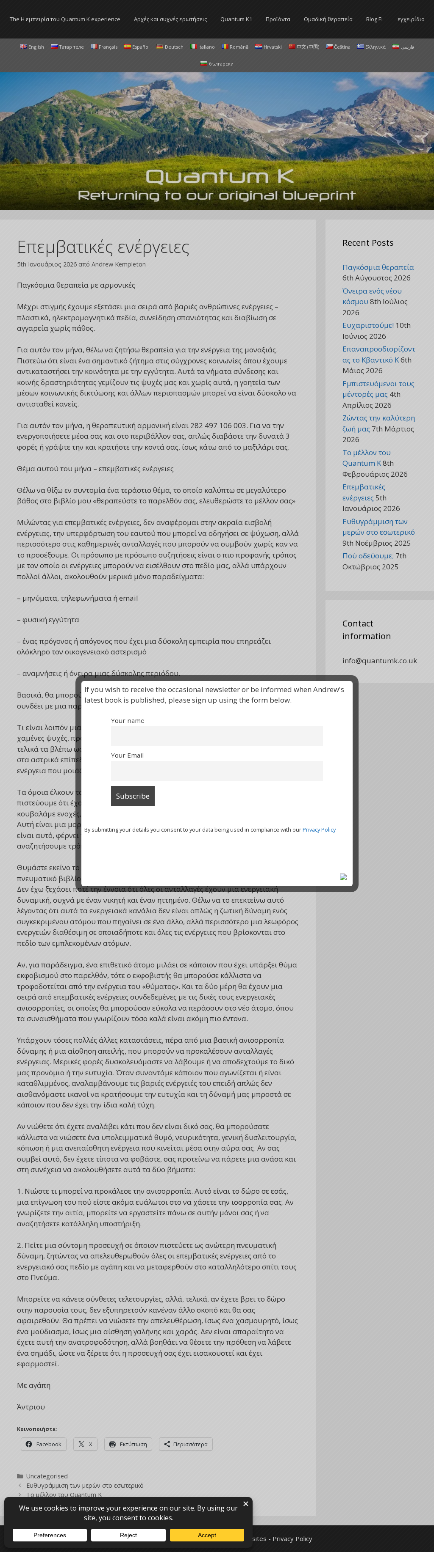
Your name (128, 720)
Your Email (127, 755)
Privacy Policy (319, 829)
